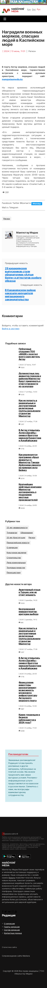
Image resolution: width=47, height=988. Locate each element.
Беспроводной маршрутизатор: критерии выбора (28, 611)
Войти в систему (10, 328)
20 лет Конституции (16, 537)
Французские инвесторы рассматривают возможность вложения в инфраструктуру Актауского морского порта (28, 691)
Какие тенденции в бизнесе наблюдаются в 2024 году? (29, 718)
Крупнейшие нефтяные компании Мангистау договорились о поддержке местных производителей (30, 492)
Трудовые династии (16, 567)
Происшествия (13, 572)
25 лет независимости (17, 527)
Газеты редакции (12, 927)
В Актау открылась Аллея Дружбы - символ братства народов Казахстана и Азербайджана (30, 435)
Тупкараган (12, 533)
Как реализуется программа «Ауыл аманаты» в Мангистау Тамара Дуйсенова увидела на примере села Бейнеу (30, 462)
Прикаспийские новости (18, 542)
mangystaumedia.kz (12, 79)
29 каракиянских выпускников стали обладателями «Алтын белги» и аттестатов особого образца (23, 274)
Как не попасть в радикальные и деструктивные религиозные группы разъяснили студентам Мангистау (29, 408)
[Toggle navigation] (4, 19)
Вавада (12, 878)
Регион (6, 219)
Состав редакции (12, 930)
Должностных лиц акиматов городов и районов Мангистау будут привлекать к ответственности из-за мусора (30, 380)
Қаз (29, 9)
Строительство (14, 558)
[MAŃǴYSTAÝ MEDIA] (6, 10)
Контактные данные (13, 933)
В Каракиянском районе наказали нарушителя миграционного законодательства (20, 295)
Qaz (34, 9)
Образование (26, 533)
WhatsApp (37, 204)
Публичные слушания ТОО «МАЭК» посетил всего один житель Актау (29, 354)
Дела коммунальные (16, 562)
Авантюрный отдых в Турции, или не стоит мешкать (29, 592)
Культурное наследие (16, 552)
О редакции (12, 547)
